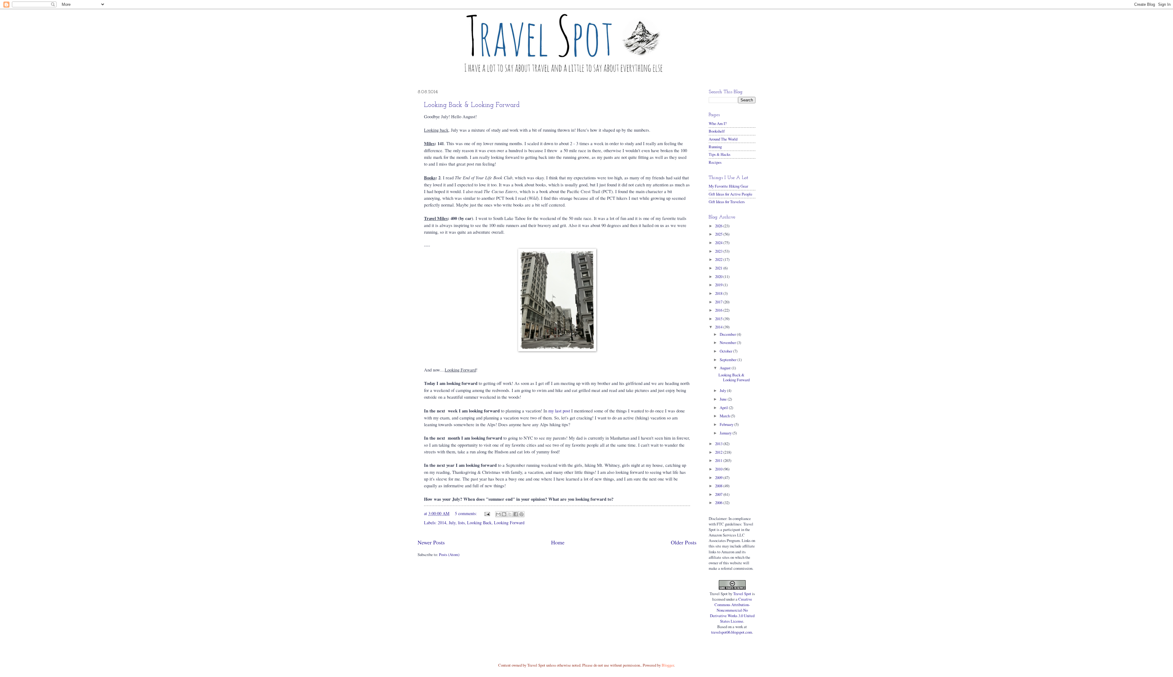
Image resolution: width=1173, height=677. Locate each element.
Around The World (723, 139)
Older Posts (683, 542)
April (724, 407)
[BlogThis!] (504, 514)
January (726, 433)
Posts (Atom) (449, 554)
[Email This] (498, 514)
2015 (719, 318)
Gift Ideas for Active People (730, 194)
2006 (719, 502)
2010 (719, 469)
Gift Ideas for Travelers (727, 201)
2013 (719, 443)
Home (558, 542)
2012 (719, 452)
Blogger (668, 665)
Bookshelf (717, 131)
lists (461, 522)
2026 (719, 226)
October (726, 351)
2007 (719, 494)
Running (715, 146)
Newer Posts (431, 542)
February (727, 424)
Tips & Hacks (719, 154)
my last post (559, 411)
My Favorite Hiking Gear (728, 186)
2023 (719, 251)
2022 (719, 259)
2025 (719, 234)
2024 (719, 242)
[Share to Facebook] (516, 514)
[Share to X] (510, 514)
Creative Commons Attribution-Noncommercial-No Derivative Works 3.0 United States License (732, 610)
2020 (719, 276)
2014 (442, 522)
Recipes (715, 162)
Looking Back (479, 522)
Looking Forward (509, 522)
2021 (719, 268)
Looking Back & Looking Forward (472, 105)
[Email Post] (486, 513)
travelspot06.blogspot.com (731, 632)
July (452, 522)
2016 (719, 310)
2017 (719, 302)
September (728, 359)
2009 (719, 477)
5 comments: (466, 513)
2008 (719, 486)
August (726, 368)
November (728, 342)
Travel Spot (742, 593)
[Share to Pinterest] (521, 514)
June (724, 399)
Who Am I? (718, 123)
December (728, 334)
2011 (719, 460)
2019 (719, 284)
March (725, 416)
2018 (719, 293)
